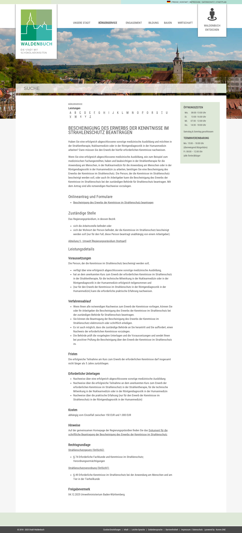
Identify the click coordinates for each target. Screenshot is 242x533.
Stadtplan (221, 2)
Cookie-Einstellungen (112, 529)
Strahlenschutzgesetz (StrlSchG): (86, 450)
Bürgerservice (107, 22)
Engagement (134, 22)
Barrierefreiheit (172, 529)
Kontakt (184, 2)
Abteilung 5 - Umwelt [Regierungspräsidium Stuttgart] (97, 241)
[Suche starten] (221, 88)
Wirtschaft (185, 22)
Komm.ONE (221, 529)
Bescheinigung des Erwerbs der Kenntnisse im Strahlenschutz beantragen (113, 202)
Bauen (168, 22)
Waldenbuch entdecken (212, 27)
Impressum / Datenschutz (202, 2)
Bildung (153, 22)
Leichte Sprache (138, 529)
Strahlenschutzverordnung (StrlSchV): (88, 468)
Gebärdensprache (155, 529)
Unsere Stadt (81, 22)
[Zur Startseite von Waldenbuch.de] (36, 31)
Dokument (154, 430)
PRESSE (175, 2)
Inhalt (126, 529)
